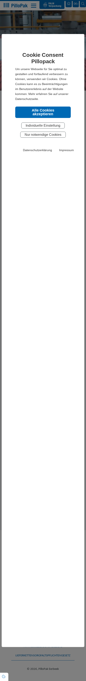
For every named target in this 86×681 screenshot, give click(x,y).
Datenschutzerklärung (37, 150)
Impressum (66, 150)
